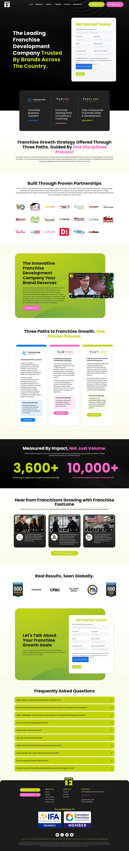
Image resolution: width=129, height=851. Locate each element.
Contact (67, 4)
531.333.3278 (85, 796)
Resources (77, 4)
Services (39, 4)
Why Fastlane (49, 799)
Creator (65, 792)
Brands (58, 4)
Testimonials (49, 797)
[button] (39, 4)
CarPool (66, 794)
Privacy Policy (49, 802)
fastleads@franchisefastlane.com (93, 792)
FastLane (66, 797)
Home (31, 4)
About (48, 4)
